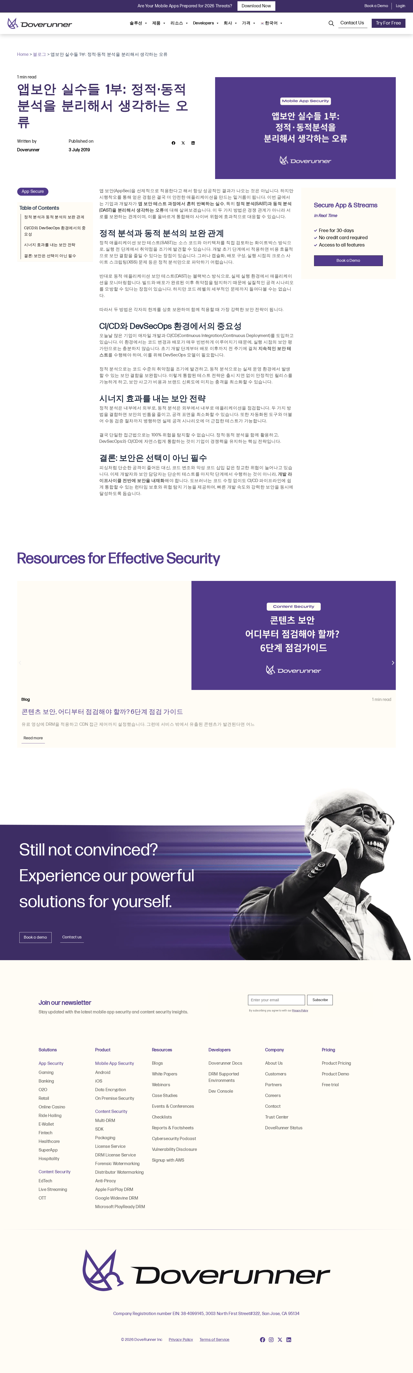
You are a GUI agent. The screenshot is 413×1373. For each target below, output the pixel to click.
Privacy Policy (181, 1339)
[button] (173, 143)
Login (401, 5)
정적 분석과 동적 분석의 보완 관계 (54, 217)
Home (23, 54)
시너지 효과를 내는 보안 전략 (50, 245)
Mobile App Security (114, 1063)
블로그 (39, 54)
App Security (51, 1063)
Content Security (55, 1172)
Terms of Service (215, 1339)
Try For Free (388, 23)
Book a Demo (376, 5)
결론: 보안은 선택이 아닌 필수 (50, 256)
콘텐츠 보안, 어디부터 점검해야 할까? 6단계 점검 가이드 (102, 712)
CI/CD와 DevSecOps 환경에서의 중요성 (55, 231)
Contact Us (353, 23)
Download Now (256, 6)
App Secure (33, 191)
